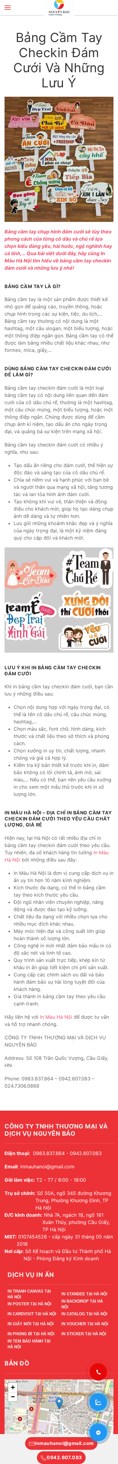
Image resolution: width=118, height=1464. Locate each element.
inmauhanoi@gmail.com (64, 1443)
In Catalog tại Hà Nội (84, 1314)
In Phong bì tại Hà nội (31, 1334)
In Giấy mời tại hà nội (31, 1324)
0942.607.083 (64, 1457)
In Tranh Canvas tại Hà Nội (29, 1295)
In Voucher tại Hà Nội (84, 1324)
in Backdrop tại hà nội (82, 1305)
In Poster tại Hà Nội (29, 1304)
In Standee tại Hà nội (84, 1294)
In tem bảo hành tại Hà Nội (29, 1345)
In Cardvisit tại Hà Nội (32, 1314)
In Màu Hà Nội (56, 1017)
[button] (8, 8)
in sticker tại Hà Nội (83, 1334)
